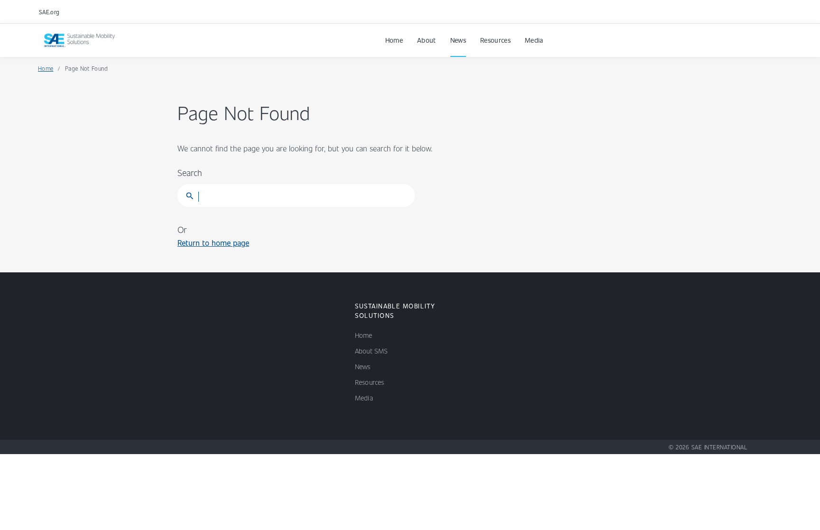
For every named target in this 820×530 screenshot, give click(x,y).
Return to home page (213, 243)
